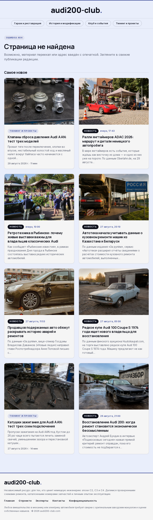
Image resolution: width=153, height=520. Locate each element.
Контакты (58, 501)
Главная (9, 501)
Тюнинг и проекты (127, 23)
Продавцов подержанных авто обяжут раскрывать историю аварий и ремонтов (39, 331)
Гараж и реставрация (27, 23)
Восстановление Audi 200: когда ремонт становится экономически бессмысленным (109, 426)
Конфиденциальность (83, 501)
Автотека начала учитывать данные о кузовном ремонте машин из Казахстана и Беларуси (112, 237)
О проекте (25, 501)
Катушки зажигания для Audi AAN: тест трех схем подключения (35, 424)
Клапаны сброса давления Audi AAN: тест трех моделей (37, 139)
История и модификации (64, 23)
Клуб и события (98, 23)
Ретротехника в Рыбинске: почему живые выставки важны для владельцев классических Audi (35, 237)
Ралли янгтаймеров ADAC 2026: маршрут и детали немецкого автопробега (108, 141)
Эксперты (42, 501)
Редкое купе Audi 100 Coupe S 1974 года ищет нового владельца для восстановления (110, 331)
